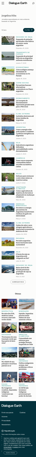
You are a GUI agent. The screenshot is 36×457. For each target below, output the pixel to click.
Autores (4, 417)
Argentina (21, 127)
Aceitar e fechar (10, 453)
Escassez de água (24, 37)
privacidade (7, 447)
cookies (15, 447)
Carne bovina (22, 83)
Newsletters (6, 425)
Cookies (22, 412)
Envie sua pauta (7, 412)
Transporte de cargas (23, 53)
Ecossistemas (22, 67)
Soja (18, 143)
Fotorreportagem (11, 43)
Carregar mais (18, 282)
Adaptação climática (21, 188)
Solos (19, 174)
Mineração (24, 311)
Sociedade (6, 335)
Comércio (20, 158)
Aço (3, 359)
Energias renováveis (21, 204)
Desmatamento (23, 98)
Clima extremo (23, 114)
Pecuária (20, 238)
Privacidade (6, 421)
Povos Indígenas (23, 360)
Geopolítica (7, 311)
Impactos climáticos (24, 335)
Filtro (27, 30)
